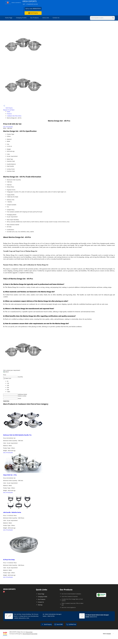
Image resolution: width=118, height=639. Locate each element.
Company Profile (21, 17)
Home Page (8, 17)
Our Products (34, 17)
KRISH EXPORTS (30, 2)
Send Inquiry (34, 13)
